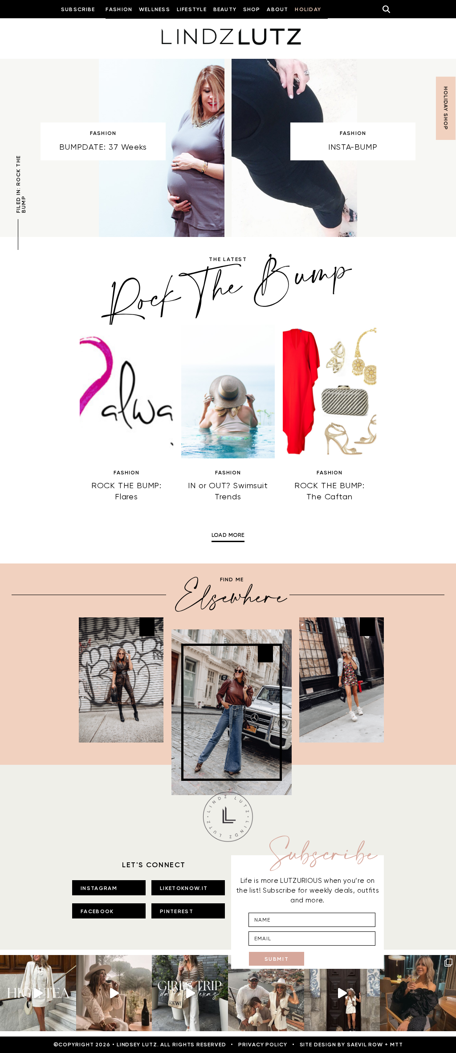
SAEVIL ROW (365, 1044)
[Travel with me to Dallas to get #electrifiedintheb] (190, 993)
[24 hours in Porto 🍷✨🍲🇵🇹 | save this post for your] (342, 993)
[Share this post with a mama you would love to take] (38, 993)
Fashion (103, 133)
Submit (277, 959)
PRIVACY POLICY (262, 1044)
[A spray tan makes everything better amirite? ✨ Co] (114, 993)
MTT (396, 1044)
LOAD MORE (228, 535)
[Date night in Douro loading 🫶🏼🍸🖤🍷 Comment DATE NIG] (418, 993)
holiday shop (446, 108)
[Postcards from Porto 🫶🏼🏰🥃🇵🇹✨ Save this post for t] (266, 993)
